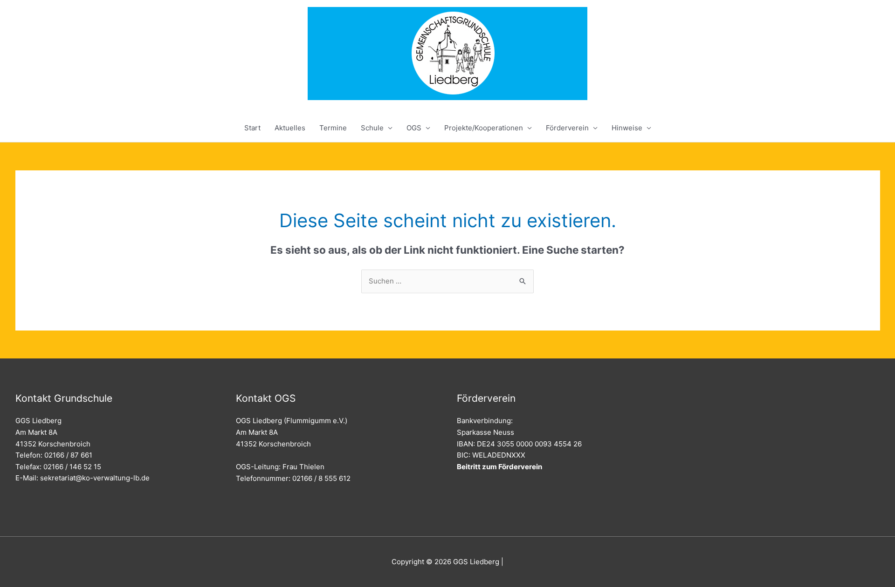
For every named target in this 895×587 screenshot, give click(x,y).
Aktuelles (290, 127)
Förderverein (567, 127)
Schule (372, 127)
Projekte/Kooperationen (483, 127)
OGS (413, 127)
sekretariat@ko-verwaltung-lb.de (95, 477)
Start (252, 127)
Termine (333, 127)
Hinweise (627, 127)
